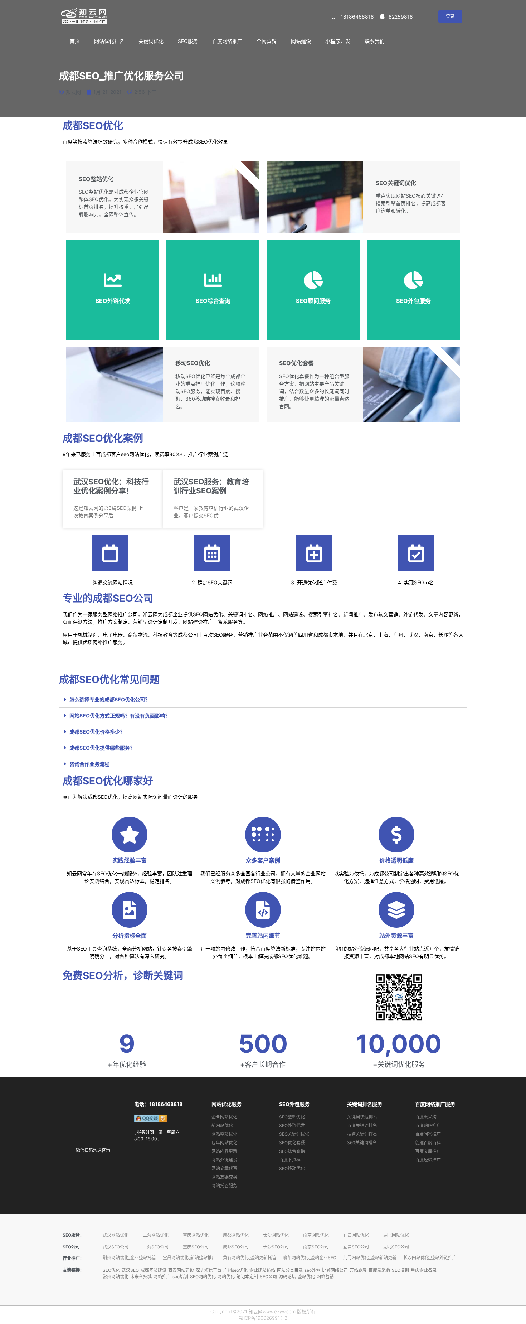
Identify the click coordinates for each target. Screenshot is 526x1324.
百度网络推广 (227, 41)
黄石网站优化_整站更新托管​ (249, 1257)
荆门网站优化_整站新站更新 (369, 1257)
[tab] (263, 700)
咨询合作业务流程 (89, 764)
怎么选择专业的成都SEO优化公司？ (109, 699)
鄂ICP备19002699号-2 (263, 1318)
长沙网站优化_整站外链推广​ (430, 1257)
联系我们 (375, 41)
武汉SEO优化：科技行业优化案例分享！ (111, 486)
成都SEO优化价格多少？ (97, 732)
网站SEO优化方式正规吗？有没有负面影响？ (119, 715)
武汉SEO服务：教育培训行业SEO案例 (211, 486)
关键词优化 (151, 41)
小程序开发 (337, 41)
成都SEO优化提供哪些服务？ (102, 748)
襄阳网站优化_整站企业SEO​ (309, 1257)
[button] (450, 16)
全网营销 (267, 41)
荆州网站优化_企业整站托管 (129, 1257)
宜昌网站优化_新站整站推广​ (189, 1257)
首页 (75, 41)
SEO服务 (188, 41)
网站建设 (301, 41)
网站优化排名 (109, 41)
